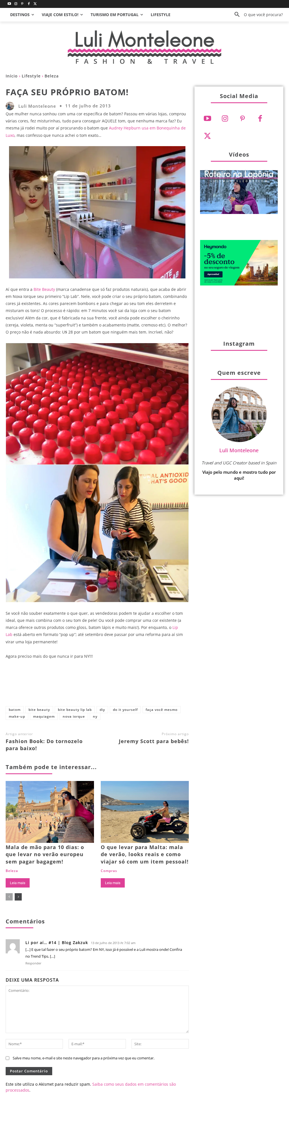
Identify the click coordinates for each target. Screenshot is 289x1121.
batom (15, 709)
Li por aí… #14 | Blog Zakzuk (56, 942)
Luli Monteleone (37, 106)
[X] (94, 685)
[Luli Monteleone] (11, 106)
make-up (17, 716)
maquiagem (44, 716)
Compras (109, 871)
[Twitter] (35, 4)
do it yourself (125, 709)
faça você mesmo (162, 709)
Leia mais (17, 883)
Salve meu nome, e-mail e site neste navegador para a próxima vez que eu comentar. (83, 1058)
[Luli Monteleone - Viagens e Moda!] (144, 47)
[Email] (150, 685)
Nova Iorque (74, 716)
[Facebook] (28, 4)
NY (95, 716)
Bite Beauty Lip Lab (75, 709)
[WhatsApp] (131, 685)
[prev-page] (9, 897)
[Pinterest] (22, 4)
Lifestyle (31, 76)
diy (102, 709)
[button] (256, 14)
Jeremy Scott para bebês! (154, 741)
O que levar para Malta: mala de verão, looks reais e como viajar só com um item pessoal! (145, 854)
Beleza (52, 76)
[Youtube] (9, 4)
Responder (33, 963)
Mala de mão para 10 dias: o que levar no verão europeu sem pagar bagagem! (45, 854)
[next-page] (18, 897)
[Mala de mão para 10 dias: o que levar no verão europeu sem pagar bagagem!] (50, 812)
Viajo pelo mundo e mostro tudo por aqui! (239, 475)
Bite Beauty (44, 289)
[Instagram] (16, 4)
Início (12, 76)
